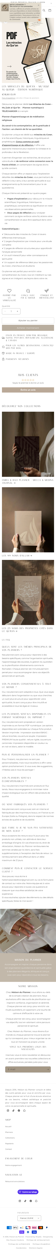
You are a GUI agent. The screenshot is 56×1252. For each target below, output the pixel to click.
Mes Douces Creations (15, 1240)
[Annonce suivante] (51, 3)
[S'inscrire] (48, 1069)
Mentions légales (36, 1248)
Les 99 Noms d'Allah (15, 555)
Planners (9, 1132)
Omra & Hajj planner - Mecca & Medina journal (28, 481)
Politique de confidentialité (19, 1244)
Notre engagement (13, 1165)
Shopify (39, 1237)
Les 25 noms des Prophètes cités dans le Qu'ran (27, 629)
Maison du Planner (16, 1237)
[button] (44, 10)
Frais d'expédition (8, 98)
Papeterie (9, 1143)
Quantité (6, 306)
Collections (10, 1138)
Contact (8, 1149)
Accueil (8, 1126)
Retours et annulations (14, 1181)
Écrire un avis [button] (28, 390)
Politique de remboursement (38, 1240)
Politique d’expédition (41, 1244)
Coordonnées (21, 1248)
